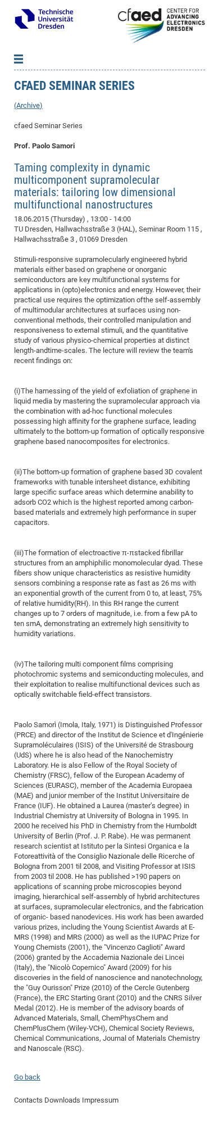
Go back (27, 1077)
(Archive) (28, 105)
